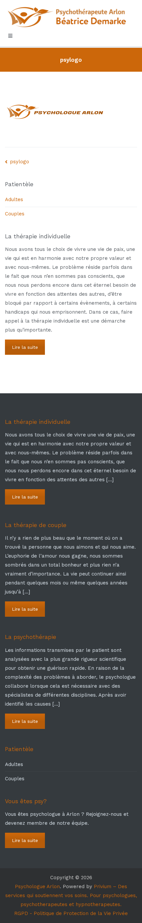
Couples (14, 214)
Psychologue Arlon (37, 886)
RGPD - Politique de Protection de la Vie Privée (71, 913)
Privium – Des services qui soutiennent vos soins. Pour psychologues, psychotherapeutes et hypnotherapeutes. (71, 895)
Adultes (14, 199)
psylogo (19, 162)
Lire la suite (25, 347)
